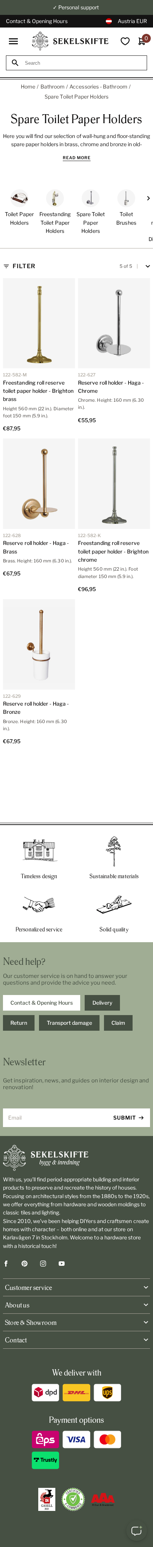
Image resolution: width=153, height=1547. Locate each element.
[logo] (70, 41)
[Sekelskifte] (76, 1158)
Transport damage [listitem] (69, 1023)
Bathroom (52, 86)
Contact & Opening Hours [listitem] (41, 1002)
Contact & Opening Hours (37, 21)
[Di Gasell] (46, 1499)
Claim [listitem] (118, 1023)
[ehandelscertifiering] (73, 1499)
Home (28, 86)
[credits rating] (103, 1499)
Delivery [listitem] (102, 1002)
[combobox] (83, 63)
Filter (24, 266)
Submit (124, 1117)
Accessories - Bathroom (98, 86)
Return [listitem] (18, 1023)
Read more (77, 157)
